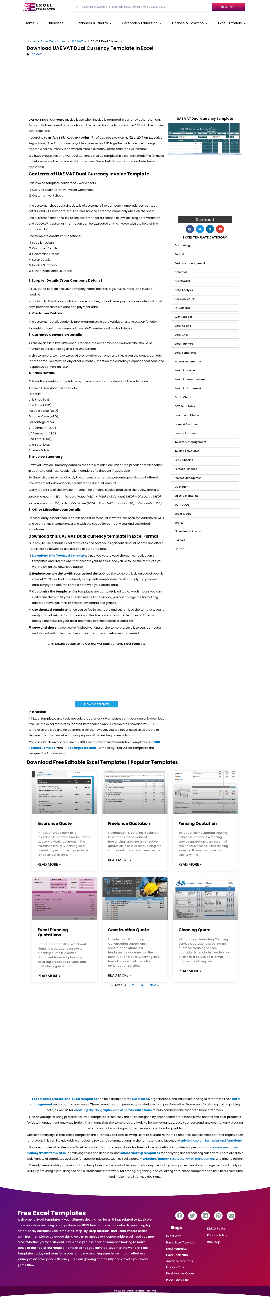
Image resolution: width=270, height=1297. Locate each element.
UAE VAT (77, 41)
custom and (211, 1140)
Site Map (213, 1242)
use (218, 1147)
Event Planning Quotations (53, 932)
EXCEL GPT (173, 1236)
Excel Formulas (176, 1249)
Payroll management (199, 1159)
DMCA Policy (216, 1228)
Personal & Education (140, 23)
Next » (154, 985)
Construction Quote (128, 930)
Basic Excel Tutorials (180, 1242)
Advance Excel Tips (179, 1261)
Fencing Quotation (198, 823)
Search (228, 7)
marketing (147, 1159)
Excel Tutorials (230, 23)
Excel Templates (53, 41)
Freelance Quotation (129, 823)
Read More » (49, 864)
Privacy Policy (217, 1235)
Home (30, 23)
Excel (82, 1165)
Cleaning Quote (194, 930)
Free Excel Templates (51, 1212)
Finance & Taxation (188, 23)
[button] (190, 229)
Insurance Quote (55, 823)
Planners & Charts (93, 23)
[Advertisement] (135, 86)
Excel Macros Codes (180, 1273)
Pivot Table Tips (177, 1280)
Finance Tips (175, 1267)
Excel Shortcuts (177, 1255)
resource (170, 1159)
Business (56, 23)
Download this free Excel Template (59, 555)
